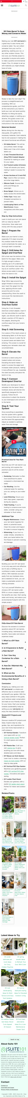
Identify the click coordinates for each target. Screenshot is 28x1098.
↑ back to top (14, 1039)
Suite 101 (3, 1054)
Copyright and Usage (7, 1087)
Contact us (4, 1085)
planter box (11, 748)
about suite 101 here (15, 1077)
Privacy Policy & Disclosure (9, 1089)
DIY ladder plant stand (16, 784)
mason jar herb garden (12, 761)
